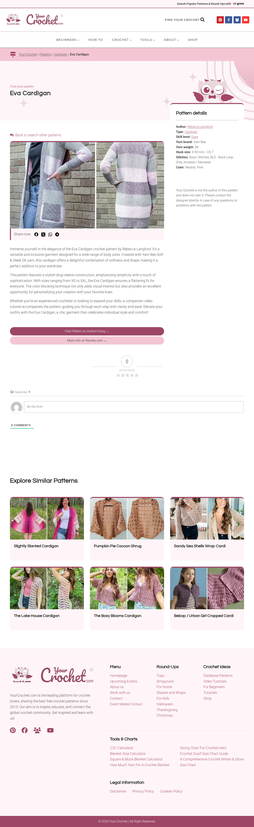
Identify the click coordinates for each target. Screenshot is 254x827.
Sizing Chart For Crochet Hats (203, 748)
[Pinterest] (220, 19)
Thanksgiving (167, 710)
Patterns (45, 54)
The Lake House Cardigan (37, 616)
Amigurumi (165, 681)
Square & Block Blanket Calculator (136, 759)
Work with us (120, 692)
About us (117, 687)
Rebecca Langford (200, 127)
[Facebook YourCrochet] (25, 730)
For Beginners (214, 687)
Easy (194, 137)
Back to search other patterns (37, 135)
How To (95, 40)
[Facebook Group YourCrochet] (37, 730)
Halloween (165, 704)
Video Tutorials (215, 681)
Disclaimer (118, 791)
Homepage (118, 675)
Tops (160, 675)
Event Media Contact (126, 704)
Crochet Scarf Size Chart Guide (204, 754)
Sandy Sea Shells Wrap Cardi (200, 546)
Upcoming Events (123, 681)
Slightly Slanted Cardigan (36, 546)
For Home (164, 687)
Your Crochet (28, 54)
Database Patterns (218, 675)
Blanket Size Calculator (128, 754)
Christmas (165, 715)
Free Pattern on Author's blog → (87, 331)
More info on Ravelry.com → (87, 340)
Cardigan (60, 54)
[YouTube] (245, 19)
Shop (193, 40)
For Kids (163, 698)
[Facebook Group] (237, 19)
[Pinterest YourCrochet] (13, 730)
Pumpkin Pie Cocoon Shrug (117, 546)
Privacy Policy (143, 791)
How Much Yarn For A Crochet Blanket (139, 765)
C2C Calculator (122, 748)
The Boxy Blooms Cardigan (117, 616)
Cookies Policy (171, 791)
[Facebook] (228, 19)
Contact (116, 698)
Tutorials (210, 692)
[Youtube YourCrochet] (50, 730)
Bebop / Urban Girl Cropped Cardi (204, 616)
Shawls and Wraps (171, 692)
